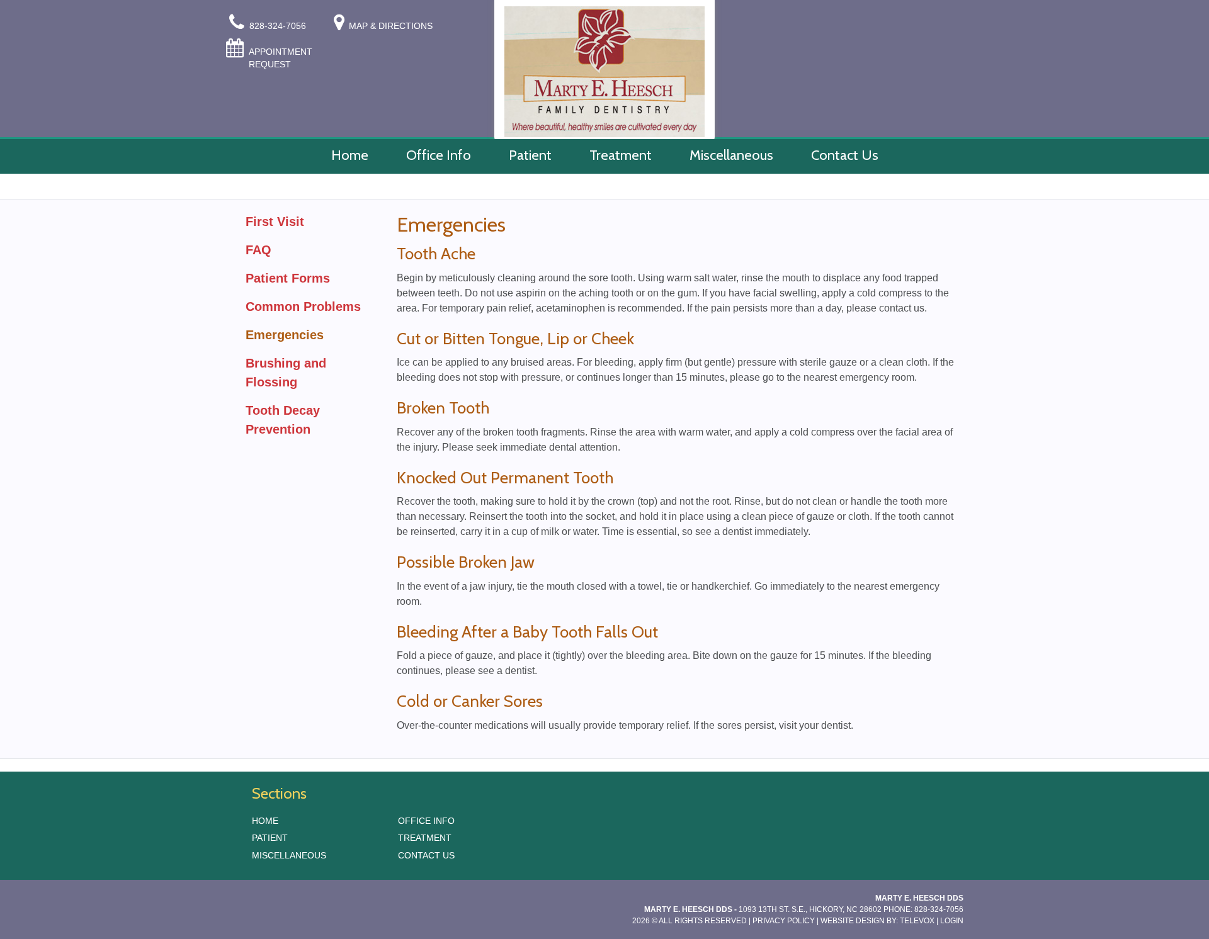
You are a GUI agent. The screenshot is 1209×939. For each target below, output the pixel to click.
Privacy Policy (783, 920)
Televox (917, 920)
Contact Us (426, 855)
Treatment (424, 838)
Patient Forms (288, 278)
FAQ (258, 250)
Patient (270, 838)
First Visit (275, 221)
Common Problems (303, 306)
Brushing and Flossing (286, 372)
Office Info (426, 821)
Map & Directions (391, 26)
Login (951, 920)
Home (265, 821)
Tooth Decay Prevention (283, 419)
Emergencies (285, 335)
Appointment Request (280, 58)
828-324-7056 (279, 26)
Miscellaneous (289, 855)
